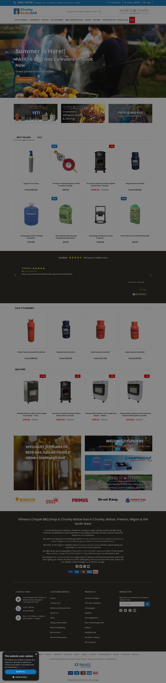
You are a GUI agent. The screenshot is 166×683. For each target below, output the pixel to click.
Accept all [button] (20, 672)
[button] (20, 677)
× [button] (36, 654)
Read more (22, 667)
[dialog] (83, 341)
